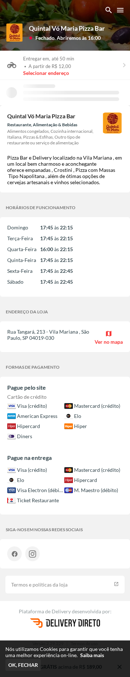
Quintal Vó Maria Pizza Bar (67, 28)
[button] (65, 37)
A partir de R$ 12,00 (50, 66)
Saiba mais (92, 655)
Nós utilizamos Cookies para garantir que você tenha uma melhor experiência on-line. (64, 652)
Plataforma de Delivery (45, 611)
